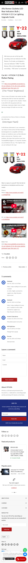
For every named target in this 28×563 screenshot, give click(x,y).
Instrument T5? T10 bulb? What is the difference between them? (17, 471)
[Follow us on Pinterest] (11, 435)
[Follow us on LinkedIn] (17, 435)
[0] (26, 2)
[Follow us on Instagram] (8, 435)
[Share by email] (16, 257)
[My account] (19, 2)
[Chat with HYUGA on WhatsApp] (25, 550)
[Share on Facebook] (7, 257)
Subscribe (14, 418)
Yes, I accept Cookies (8, 558)
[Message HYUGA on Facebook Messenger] (25, 554)
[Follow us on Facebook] (3, 435)
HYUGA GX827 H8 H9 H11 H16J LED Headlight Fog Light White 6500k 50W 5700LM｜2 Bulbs (17, 452)
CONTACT (14, 487)
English (4, 536)
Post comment (9, 379)
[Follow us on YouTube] (14, 435)
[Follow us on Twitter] (6, 435)
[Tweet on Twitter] (13, 257)
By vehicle (4, 20)
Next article (22, 267)
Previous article (7, 267)
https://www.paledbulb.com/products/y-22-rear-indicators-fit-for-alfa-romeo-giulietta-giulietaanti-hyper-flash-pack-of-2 (13, 86)
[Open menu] (2, 2)
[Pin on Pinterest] (10, 257)
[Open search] (16, 2)
